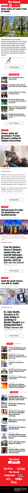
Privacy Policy (5, 488)
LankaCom (23, 491)
